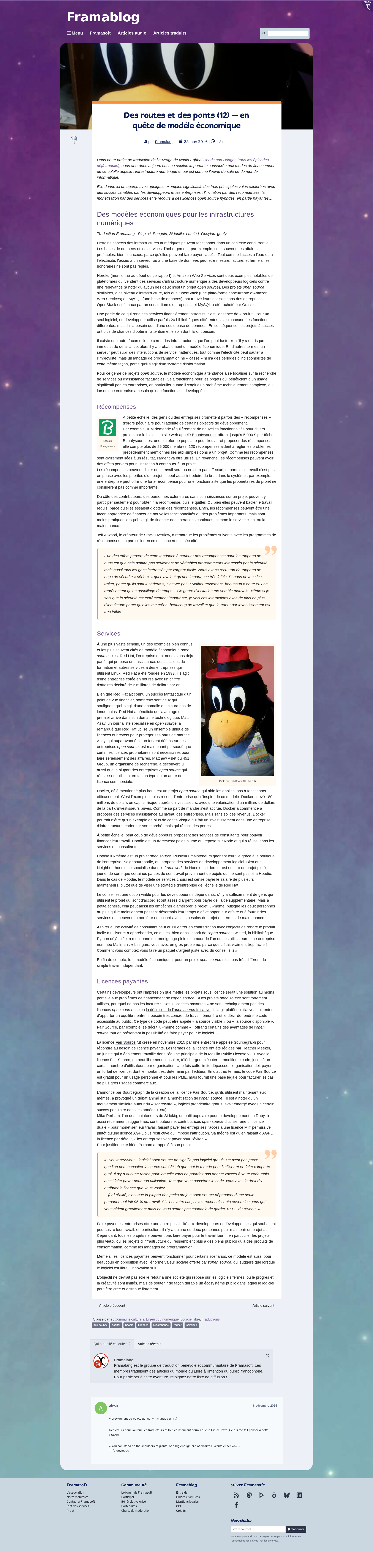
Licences (143, 1325)
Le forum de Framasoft (136, 1492)
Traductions (211, 1319)
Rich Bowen (236, 781)
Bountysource (204, 435)
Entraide (181, 1492)
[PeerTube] (261, 1497)
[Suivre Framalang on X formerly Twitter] (268, 1355)
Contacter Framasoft (81, 1501)
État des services (78, 1506)
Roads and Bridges (219, 160)
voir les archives (268, 1540)
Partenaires (129, 1506)
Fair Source (125, 1042)
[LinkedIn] (299, 1497)
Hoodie (138, 841)
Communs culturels (129, 1319)
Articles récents (149, 1344)
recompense (161, 1325)
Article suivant (263, 1305)
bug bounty (100, 1325)
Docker (116, 1325)
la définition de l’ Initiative (178, 1010)
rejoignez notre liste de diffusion (197, 1377)
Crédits (181, 1510)
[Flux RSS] (236, 1497)
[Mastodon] (249, 1497)
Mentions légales (187, 1501)
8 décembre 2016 (265, 1405)
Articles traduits (169, 33)
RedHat (178, 1325)
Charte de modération (135, 1510)
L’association (75, 1492)
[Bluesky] (286, 1497)
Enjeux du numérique (162, 1319)
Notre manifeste (77, 1497)
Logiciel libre (190, 1319)
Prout (70, 1510)
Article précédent (112, 1305)
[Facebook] (236, 1507)
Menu (77, 33)
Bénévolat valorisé (133, 1501)
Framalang (164, 142)
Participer (127, 1497)
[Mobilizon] (274, 1497)
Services (191, 1325)
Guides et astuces (188, 1497)
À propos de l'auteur (112, 1344)
